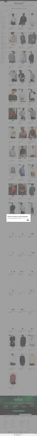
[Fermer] (29, 214)
